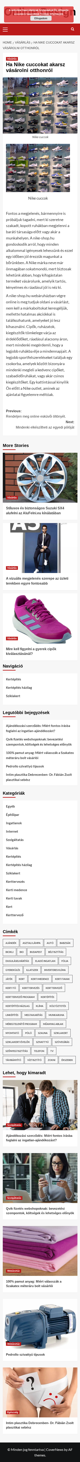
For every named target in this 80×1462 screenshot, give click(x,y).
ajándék (11, 943)
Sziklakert (13, 696)
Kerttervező (14, 915)
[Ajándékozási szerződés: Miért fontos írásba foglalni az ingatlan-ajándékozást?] (40, 1105)
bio (22, 952)
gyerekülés (13, 970)
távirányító (13, 1060)
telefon (39, 1051)
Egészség (12, 1412)
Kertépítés (13, 679)
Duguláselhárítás (17, 961)
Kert (9, 906)
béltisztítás (55, 952)
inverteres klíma (55, 970)
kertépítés (47, 997)
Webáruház (13, 1270)
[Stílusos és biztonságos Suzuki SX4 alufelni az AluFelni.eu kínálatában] (40, 478)
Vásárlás (12, 58)
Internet (12, 831)
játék (9, 979)
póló (28, 1033)
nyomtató (12, 1033)
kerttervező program (20, 997)
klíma (39, 1006)
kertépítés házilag (18, 1006)
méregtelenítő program (21, 1024)
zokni (51, 1060)
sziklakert (61, 1033)
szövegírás (62, 1042)
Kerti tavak (14, 898)
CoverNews (54, 1449)
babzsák (65, 943)
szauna (43, 1033)
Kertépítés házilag (19, 687)
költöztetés (57, 1006)
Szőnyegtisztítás (17, 1051)
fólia (64, 961)
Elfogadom (40, 18)
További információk (51, 13)
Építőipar (12, 815)
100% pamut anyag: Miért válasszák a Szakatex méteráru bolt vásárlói (40, 755)
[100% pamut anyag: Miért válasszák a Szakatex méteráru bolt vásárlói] (40, 1251)
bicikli (9, 952)
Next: (45, 424)
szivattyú (42, 1042)
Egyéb (10, 806)
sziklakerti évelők (18, 1042)
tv (52, 1051)
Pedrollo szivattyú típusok (25, 766)
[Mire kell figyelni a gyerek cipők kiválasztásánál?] (40, 618)
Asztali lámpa (32, 943)
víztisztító (34, 1060)
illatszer (32, 970)
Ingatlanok (14, 823)
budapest (36, 952)
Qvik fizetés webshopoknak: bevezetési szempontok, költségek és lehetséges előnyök (39, 741)
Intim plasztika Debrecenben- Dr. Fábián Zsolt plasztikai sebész (39, 777)
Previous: (36, 413)
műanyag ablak (53, 1024)
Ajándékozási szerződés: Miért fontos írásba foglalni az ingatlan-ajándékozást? (38, 728)
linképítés (12, 1015)
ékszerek (67, 1060)
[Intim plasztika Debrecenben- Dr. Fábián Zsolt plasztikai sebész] (40, 1392)
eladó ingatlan (45, 961)
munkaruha (56, 1015)
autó (50, 943)
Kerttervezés (15, 881)
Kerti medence (16, 890)
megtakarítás (33, 1015)
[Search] (72, 29)
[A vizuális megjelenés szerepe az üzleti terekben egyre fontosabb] (40, 548)
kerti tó (11, 988)
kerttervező (54, 988)
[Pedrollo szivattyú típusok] (40, 1324)
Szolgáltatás (15, 840)
